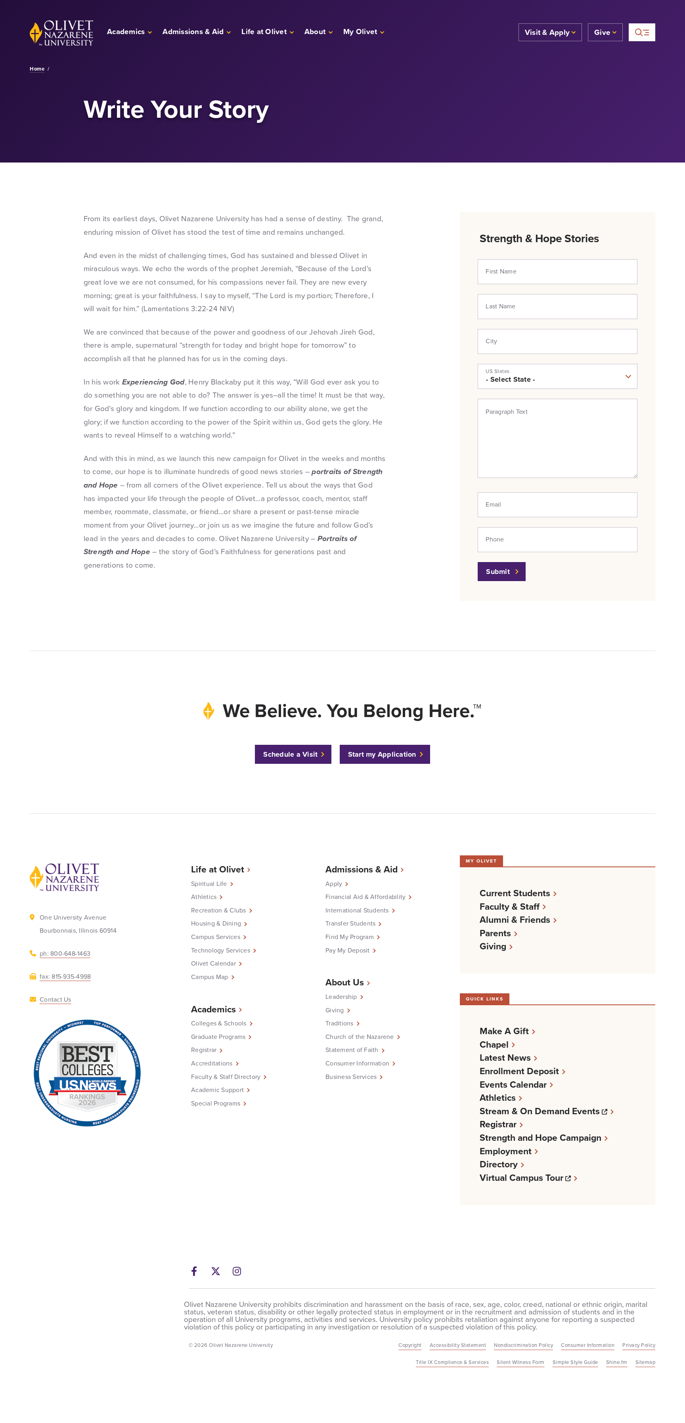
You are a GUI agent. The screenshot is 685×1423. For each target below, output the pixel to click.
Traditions (339, 1023)
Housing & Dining (216, 924)
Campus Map (209, 977)
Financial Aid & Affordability (365, 897)
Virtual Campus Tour (528, 1178)
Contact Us (55, 999)
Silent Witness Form (521, 1362)
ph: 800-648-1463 (65, 953)
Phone (495, 539)
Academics (213, 1009)
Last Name (500, 306)
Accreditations (212, 1063)
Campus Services (215, 937)
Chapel (494, 1045)
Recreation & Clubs (218, 910)
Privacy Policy (638, 1345)
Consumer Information (357, 1063)
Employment (506, 1151)
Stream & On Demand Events (547, 1111)
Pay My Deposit (347, 950)
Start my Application (382, 754)
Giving (334, 1010)
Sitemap (645, 1362)
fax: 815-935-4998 (65, 976)
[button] (364, 32)
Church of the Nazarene (359, 1037)
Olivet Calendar (213, 964)
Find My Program (349, 937)
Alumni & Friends (515, 920)
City (491, 341)
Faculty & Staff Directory (225, 1077)
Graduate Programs (218, 1037)
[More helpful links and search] (642, 32)
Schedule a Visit (290, 754)
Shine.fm (617, 1362)
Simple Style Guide (575, 1362)
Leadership (341, 997)
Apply (333, 884)
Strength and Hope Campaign (540, 1138)
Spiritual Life (209, 884)
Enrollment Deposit (519, 1071)
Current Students (515, 893)
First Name (501, 271)
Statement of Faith (352, 1050)
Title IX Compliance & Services (452, 1362)
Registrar (203, 1050)
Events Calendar (513, 1085)
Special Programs (215, 1103)
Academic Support (217, 1090)
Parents (495, 933)
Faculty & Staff (510, 907)
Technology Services (220, 950)
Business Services (351, 1077)
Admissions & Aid (361, 869)
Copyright (410, 1345)
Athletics (203, 897)
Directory (499, 1164)
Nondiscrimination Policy (523, 1345)
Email (493, 504)
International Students (357, 910)
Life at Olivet (217, 869)
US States (498, 371)
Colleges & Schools (219, 1023)
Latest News (505, 1058)
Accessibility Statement (458, 1345)
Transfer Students (350, 924)
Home (37, 69)
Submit (499, 571)
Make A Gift (504, 1031)
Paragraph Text (507, 412)
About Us (344, 982)
